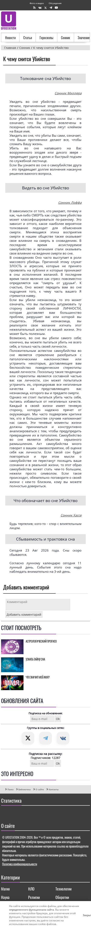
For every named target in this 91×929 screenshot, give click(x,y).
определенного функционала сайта (31, 909)
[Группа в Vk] (40, 8)
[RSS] (34, 8)
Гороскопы (46, 37)
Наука (5, 897)
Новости (10, 37)
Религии (34, 897)
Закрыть (84, 915)
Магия (5, 889)
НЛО (31, 889)
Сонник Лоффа (69, 202)
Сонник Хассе (71, 515)
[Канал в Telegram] (50, 8)
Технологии (63, 889)
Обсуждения (55, 3)
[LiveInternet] (5, 813)
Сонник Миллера (68, 93)
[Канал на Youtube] (56, 8)
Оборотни (62, 897)
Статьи (27, 37)
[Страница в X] (45, 8)
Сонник (65, 37)
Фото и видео (37, 3)
